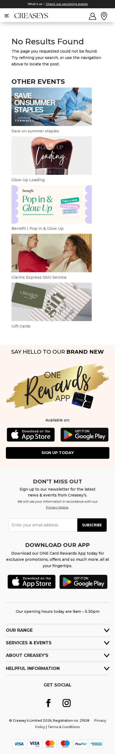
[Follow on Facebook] (48, 703)
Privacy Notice (57, 507)
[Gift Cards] (51, 319)
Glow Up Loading (28, 179)
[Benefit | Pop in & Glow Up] (51, 222)
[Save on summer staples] (51, 124)
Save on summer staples (35, 131)
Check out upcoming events (67, 4)
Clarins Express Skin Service (39, 277)
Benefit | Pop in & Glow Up (37, 228)
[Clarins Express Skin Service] (51, 271)
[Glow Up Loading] (51, 173)
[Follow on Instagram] (67, 703)
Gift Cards (20, 326)
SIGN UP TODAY (57, 452)
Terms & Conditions (64, 727)
